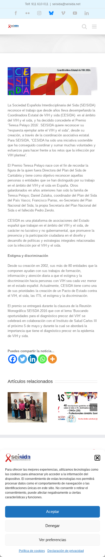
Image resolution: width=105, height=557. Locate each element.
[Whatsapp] (42, 359)
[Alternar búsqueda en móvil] (84, 26)
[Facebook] (12, 359)
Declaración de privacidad (65, 551)
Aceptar (52, 511)
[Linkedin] (32, 359)
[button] (97, 457)
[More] (52, 359)
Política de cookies (32, 551)
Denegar (52, 525)
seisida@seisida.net (66, 4)
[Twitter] (22, 359)
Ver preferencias (52, 540)
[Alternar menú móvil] (94, 26)
